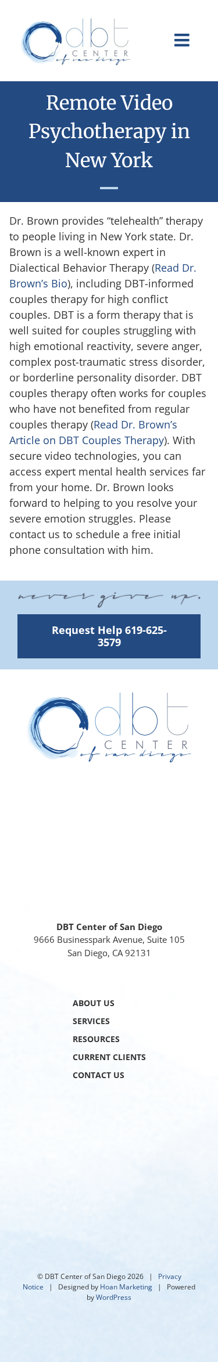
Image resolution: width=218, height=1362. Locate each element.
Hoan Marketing (126, 1287)
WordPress (113, 1297)
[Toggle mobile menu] (183, 40)
